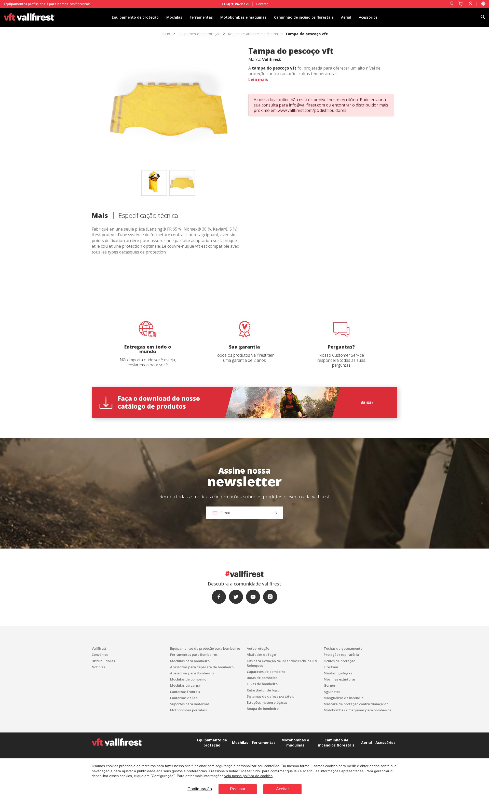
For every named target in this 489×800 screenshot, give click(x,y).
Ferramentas (201, 17)
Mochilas (174, 17)
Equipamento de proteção (135, 17)
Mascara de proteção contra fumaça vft (356, 704)
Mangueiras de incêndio (343, 698)
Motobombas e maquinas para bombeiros (357, 710)
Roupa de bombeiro (263, 708)
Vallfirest (99, 648)
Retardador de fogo (263, 690)
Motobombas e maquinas (243, 17)
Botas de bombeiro (262, 677)
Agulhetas (332, 691)
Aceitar (282, 789)
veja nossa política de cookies (248, 776)
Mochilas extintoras (340, 679)
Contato (262, 4)
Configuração (199, 789)
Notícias (98, 667)
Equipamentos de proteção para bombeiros (205, 648)
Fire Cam (331, 667)
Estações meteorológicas (267, 702)
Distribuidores (103, 661)
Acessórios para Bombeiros (192, 673)
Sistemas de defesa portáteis (270, 696)
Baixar (366, 402)
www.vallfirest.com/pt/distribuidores (312, 110)
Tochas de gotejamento (343, 648)
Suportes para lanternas (189, 704)
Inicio (165, 33)
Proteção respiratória (341, 654)
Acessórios (368, 17)
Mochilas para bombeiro (190, 661)
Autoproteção (258, 648)
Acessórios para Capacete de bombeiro (202, 667)
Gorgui (329, 685)
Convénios (100, 654)
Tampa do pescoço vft (306, 33)
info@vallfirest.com (307, 105)
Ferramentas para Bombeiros (194, 654)
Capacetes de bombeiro (266, 671)
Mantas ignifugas (338, 673)
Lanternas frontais (185, 691)
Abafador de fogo (261, 654)
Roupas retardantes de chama (253, 33)
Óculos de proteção (339, 661)
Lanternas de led (184, 698)
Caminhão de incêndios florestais (303, 17)
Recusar (237, 789)
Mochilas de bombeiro (188, 679)
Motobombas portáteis (188, 710)
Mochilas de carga (185, 685)
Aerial (346, 17)
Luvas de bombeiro (262, 684)
